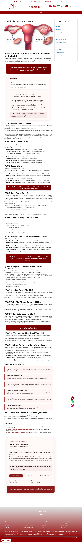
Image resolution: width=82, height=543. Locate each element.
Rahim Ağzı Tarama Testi (60, 39)
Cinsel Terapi (44, 516)
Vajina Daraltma (64, 519)
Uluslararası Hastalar (44, 475)
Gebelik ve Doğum (8, 516)
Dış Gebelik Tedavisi (8, 521)
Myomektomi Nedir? (59, 52)
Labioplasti (44, 519)
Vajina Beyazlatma (64, 525)
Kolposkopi (58, 26)
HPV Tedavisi (58, 36)
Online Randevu (16, 475)
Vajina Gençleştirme (65, 523)
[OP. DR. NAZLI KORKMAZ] (72, 398)
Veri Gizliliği (74, 537)
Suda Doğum (44, 523)
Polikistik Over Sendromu (61, 46)
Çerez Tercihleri (6, 540)
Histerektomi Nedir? (59, 55)
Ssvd (43, 527)
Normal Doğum (45, 521)
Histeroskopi (58, 29)
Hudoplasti (44, 525)
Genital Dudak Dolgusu (65, 521)
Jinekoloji (6, 523)
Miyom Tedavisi (58, 49)
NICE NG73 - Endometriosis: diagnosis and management (20, 429)
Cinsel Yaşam (63, 527)
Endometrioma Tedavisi (28, 519)
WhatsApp (30, 475)
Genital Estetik (64, 516)
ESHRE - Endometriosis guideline (15, 426)
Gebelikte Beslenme (8, 519)
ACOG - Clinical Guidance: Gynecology (16, 432)
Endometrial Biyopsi (59, 32)
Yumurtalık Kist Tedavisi (60, 42)
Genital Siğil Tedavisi (60, 59)
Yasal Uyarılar (66, 537)
